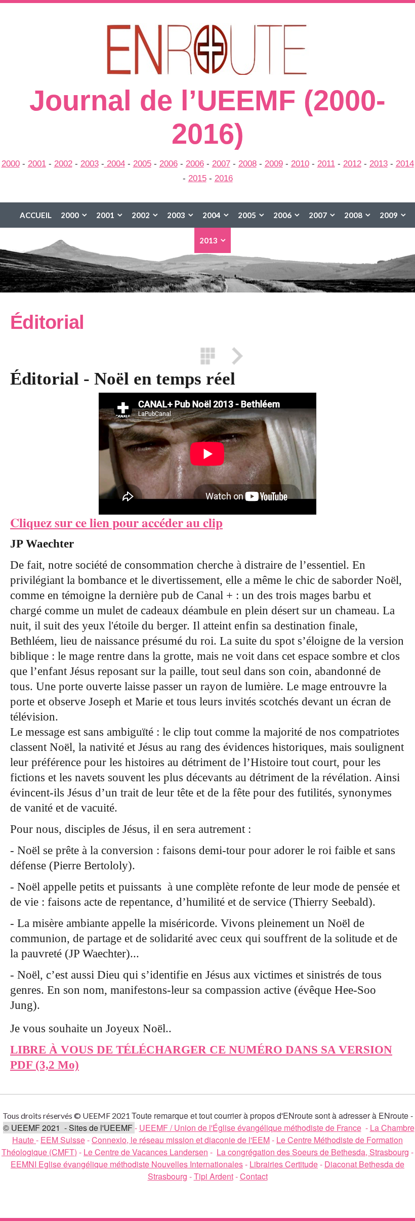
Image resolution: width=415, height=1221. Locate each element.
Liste (207, 356)
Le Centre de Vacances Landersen (146, 1152)
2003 (89, 164)
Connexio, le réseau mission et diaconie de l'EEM (181, 1140)
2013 (378, 164)
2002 (63, 164)
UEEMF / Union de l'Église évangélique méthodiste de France (250, 1127)
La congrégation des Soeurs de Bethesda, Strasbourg (313, 1152)
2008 (247, 164)
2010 (300, 164)
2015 (197, 178)
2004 (114, 164)
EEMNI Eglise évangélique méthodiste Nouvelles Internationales (127, 1164)
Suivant (234, 356)
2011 (326, 164)
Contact (254, 1176)
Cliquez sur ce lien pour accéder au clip (116, 522)
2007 (221, 164)
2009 (274, 164)
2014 (405, 164)
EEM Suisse (62, 1140)
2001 (37, 164)
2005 (142, 164)
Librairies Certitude (284, 1164)
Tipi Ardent (213, 1176)
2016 (224, 178)
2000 (11, 164)
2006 (168, 164)
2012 (352, 164)
